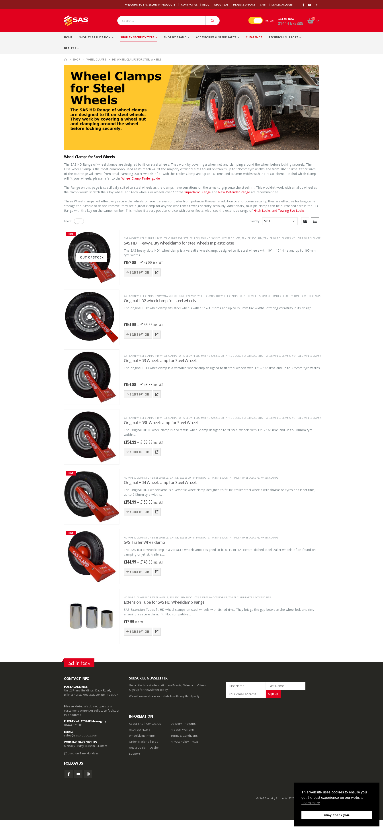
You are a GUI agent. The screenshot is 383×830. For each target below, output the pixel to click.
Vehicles (297, 238)
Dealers (70, 48)
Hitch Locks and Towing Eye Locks (279, 210)
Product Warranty (183, 730)
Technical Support (283, 37)
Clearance (254, 37)
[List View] (315, 221)
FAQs (195, 742)
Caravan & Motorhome (170, 296)
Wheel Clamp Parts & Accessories (250, 597)
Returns (190, 724)
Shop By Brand (175, 37)
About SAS (221, 4)
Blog (205, 4)
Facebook (68, 774)
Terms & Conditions (184, 736)
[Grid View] (305, 221)
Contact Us (189, 4)
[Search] (212, 20)
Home (68, 37)
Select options (139, 272)
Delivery (176, 724)
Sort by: (255, 221)
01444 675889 (290, 23)
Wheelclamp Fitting (142, 736)
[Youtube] (310, 5)
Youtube (78, 774)
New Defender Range (234, 192)
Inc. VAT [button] (270, 20)
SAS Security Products (225, 238)
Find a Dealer (138, 748)
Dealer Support (244, 4)
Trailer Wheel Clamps (277, 238)
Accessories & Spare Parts (216, 37)
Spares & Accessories (213, 597)
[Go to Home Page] (65, 60)
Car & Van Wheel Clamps (139, 238)
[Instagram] (316, 5)
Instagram (88, 774)
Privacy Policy (180, 742)
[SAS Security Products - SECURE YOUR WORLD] (76, 20)
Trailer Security (252, 238)
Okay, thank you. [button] (337, 815)
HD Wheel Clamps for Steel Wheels (177, 238)
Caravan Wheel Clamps (200, 296)
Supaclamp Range (197, 192)
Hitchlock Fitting (139, 730)
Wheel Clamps (313, 238)
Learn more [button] (310, 803)
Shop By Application (95, 37)
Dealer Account (283, 4)
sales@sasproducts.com (81, 735)
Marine (205, 238)
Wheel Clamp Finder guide (140, 178)
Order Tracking (139, 742)
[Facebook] (303, 5)
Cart (263, 4)
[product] (91, 317)
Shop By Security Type (137, 37)
